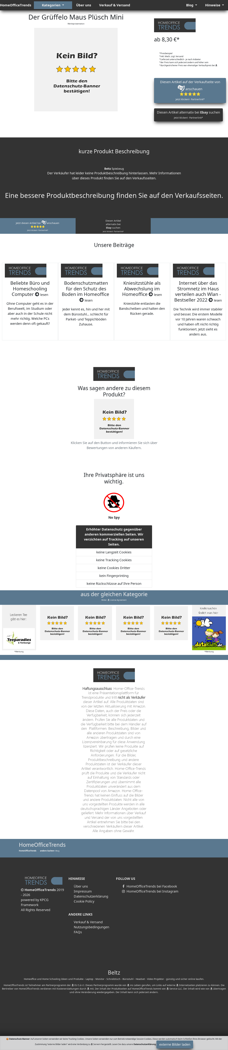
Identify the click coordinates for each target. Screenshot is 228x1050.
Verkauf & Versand (114, 5)
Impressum (83, 891)
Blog (190, 5)
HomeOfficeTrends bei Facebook (151, 886)
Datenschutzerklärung (91, 896)
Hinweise (213, 5)
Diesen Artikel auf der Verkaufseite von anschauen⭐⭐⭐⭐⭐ (190, 90)
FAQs (78, 932)
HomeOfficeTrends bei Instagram (152, 891)
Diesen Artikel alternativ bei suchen (188, 114)
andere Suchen (47, 850)
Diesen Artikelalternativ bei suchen (113, 226)
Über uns (83, 5)
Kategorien (51, 5)
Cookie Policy (84, 901)
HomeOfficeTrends (15, 5)
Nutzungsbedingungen (91, 927)
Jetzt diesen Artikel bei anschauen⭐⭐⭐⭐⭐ (37, 226)
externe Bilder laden (174, 1044)
